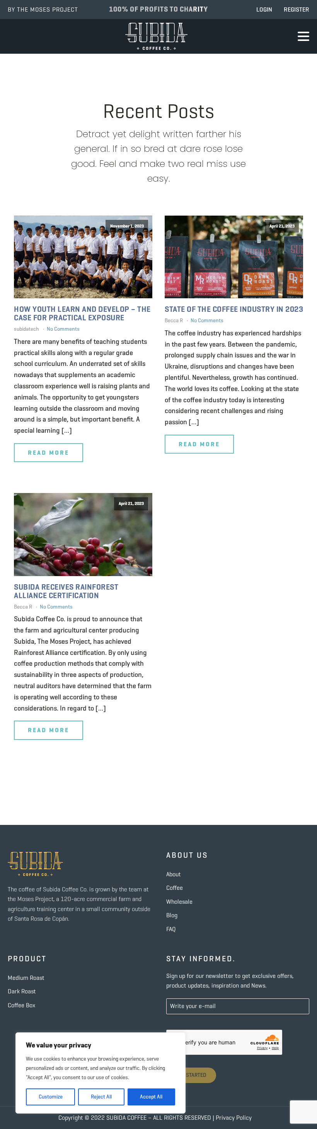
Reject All (101, 1096)
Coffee (174, 887)
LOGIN (264, 9)
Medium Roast (26, 977)
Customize (51, 1096)
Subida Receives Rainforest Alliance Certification (66, 591)
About (173, 874)
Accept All (151, 1096)
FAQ (171, 929)
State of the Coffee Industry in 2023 (234, 309)
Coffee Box (21, 1005)
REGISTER (296, 9)
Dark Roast (22, 991)
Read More (48, 452)
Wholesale (179, 901)
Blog (171, 915)
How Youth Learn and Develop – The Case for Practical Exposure (82, 313)
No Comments (63, 329)
